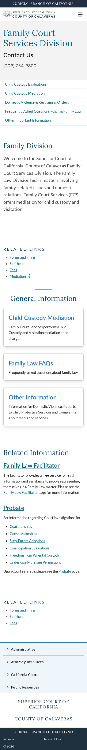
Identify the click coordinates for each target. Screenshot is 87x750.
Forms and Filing (22, 257)
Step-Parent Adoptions (27, 541)
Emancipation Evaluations (29, 548)
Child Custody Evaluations (25, 84)
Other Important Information (28, 120)
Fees (13, 270)
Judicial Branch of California (43, 3)
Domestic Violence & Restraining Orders (37, 102)
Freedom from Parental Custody (35, 555)
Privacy (8, 739)
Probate (13, 507)
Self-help (16, 263)
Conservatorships (23, 533)
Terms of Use (52, 739)
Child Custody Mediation (25, 93)
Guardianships (21, 526)
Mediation (18, 276)
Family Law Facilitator (31, 465)
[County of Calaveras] (29, 17)
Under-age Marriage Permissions (35, 562)
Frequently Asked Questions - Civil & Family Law (43, 111)
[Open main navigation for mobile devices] (80, 14)
